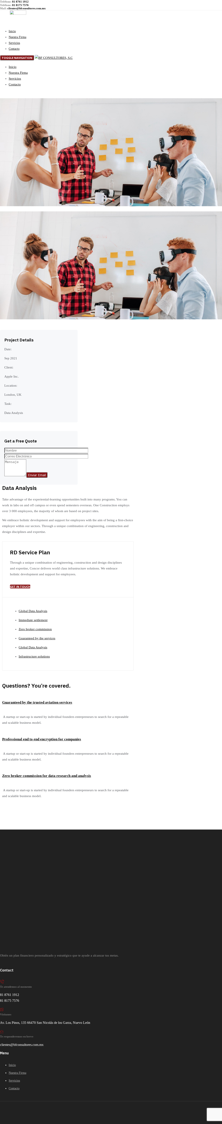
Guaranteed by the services (37, 638)
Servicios (14, 43)
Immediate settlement (33, 620)
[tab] (68, 701)
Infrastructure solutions (34, 656)
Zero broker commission (35, 629)
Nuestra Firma (17, 37)
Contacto (14, 48)
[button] (37, 702)
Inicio (12, 31)
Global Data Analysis (33, 611)
